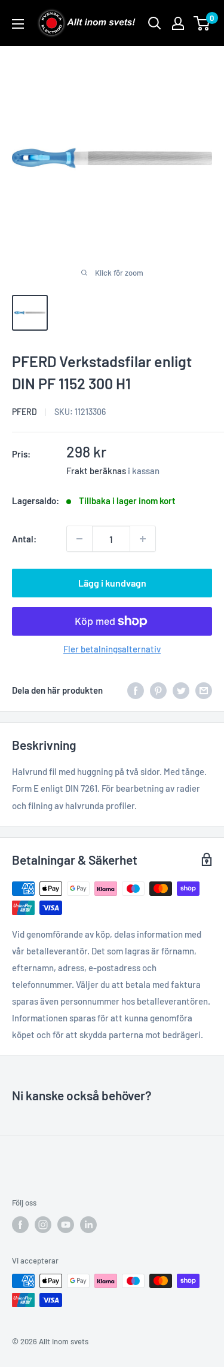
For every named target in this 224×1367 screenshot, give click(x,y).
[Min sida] (178, 23)
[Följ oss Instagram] (43, 1224)
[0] (202, 23)
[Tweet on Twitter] (181, 690)
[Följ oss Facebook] (20, 1224)
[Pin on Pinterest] (158, 690)
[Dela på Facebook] (135, 690)
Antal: (24, 538)
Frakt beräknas (96, 470)
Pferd (24, 412)
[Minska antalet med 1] (79, 538)
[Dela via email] (203, 690)
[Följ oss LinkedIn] (88, 1224)
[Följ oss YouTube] (65, 1224)
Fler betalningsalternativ (112, 648)
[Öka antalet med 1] (142, 538)
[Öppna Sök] (154, 23)
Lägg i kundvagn (112, 582)
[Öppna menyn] (18, 24)
